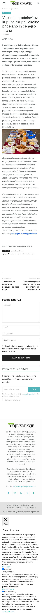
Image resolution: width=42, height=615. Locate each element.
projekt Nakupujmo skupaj (11, 254)
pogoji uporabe (29, 394)
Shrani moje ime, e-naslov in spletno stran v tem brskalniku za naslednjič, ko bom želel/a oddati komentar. (20, 348)
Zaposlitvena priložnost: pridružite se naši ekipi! (10, 285)
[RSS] (21, 493)
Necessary (8, 569)
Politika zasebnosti (30, 508)
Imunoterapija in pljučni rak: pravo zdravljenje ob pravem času (31, 285)
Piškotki (18, 508)
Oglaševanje (10, 508)
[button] (4, 3)
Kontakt (15, 505)
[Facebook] (8, 493)
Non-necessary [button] (8, 589)
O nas (8, 505)
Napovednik (13, 9)
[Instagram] (14, 493)
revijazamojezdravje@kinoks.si (24, 486)
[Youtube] (33, 493)
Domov (4, 9)
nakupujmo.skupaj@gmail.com (24, 233)
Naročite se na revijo (27, 505)
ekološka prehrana (17, 251)
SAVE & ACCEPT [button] (8, 611)
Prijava (34, 389)
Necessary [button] (6, 567)
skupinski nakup (28, 254)
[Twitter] (27, 493)
